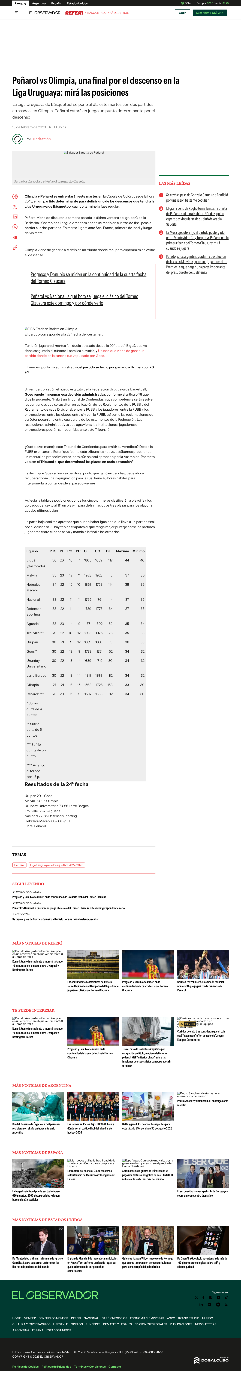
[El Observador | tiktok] (226, 1297)
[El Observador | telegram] (218, 1304)
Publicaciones (181, 1324)
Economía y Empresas (147, 1318)
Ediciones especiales (151, 1324)
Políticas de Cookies (25, 1366)
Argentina (39, 3)
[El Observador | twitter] (196, 1297)
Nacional (91, 1318)
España (56, 3)
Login (182, 12)
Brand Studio (188, 1318)
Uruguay (20, 3)
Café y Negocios (114, 1318)
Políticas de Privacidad (56, 1366)
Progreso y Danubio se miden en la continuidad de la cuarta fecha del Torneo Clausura (59, 897)
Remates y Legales (117, 1324)
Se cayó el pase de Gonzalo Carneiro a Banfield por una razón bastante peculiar (55, 919)
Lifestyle (60, 1324)
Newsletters (205, 1324)
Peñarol (19, 865)
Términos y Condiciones (90, 1366)
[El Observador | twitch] (226, 1304)
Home (16, 1318)
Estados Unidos (77, 3)
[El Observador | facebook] (203, 1297)
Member (30, 1318)
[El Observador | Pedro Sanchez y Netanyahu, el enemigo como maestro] (203, 1096)
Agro (171, 1318)
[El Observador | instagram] (211, 1297)
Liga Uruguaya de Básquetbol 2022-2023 (56, 865)
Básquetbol (96, 12)
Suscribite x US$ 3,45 (209, 12)
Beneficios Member (53, 1318)
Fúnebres (93, 1324)
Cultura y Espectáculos (31, 1324)
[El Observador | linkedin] (201, 1304)
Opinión (77, 1324)
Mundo (207, 1318)
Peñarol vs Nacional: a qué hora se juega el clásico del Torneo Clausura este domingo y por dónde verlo (68, 908)
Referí (76, 1318)
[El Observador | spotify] (209, 1304)
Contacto (115, 1366)
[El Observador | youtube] (218, 1297)
